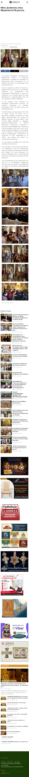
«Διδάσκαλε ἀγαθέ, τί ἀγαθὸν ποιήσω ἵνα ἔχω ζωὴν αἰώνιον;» (17, 708)
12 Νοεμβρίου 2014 (7, 738)
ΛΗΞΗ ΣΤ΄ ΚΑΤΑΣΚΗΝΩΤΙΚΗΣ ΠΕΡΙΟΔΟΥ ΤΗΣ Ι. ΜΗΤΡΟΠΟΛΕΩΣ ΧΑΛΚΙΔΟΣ (19, 394)
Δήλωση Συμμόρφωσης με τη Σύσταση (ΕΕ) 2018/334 (12, 766)
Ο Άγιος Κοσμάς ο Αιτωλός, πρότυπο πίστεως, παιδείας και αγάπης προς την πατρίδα (20, 412)
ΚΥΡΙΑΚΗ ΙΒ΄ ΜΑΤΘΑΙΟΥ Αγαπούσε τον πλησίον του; (15, 741)
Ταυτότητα (3, 762)
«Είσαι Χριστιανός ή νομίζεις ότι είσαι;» (16, 720)
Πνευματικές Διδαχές (6, 401)
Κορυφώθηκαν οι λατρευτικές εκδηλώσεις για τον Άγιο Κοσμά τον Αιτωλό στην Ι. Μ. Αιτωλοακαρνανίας (19, 384)
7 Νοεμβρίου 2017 (4, 47)
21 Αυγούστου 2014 (7, 743)
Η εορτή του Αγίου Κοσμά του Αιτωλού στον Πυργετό (19, 355)
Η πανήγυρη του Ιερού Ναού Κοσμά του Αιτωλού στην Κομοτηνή (20, 429)
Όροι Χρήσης (17, 762)
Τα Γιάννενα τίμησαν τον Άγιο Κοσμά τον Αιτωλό (19, 364)
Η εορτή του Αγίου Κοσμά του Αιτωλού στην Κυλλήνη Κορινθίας (20, 438)
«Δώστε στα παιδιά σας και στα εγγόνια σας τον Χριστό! (19, 447)
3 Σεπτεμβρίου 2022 (6, 688)
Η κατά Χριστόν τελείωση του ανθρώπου (17, 726)
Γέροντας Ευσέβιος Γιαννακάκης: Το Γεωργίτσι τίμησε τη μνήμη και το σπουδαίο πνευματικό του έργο (20, 327)
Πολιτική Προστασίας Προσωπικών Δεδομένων (11, 763)
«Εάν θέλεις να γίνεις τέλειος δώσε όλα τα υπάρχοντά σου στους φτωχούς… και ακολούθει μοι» (14, 685)
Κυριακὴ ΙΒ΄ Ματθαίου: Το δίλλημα (16, 702)
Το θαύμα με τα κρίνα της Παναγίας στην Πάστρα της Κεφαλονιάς (20, 421)
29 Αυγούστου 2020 (12, 711)
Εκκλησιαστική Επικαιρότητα (9, 680)
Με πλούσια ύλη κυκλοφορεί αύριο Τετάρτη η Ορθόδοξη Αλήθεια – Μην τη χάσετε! (20, 348)
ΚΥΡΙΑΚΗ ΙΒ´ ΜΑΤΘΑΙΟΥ (7, 737)
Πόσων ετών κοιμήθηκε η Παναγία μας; (19, 402)
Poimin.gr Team (13, 47)
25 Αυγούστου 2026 (17, 352)
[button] (11, 618)
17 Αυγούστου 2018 (12, 733)
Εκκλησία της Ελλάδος (7, 43)
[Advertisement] (14, 27)
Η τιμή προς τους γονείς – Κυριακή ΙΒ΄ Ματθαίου (17, 714)
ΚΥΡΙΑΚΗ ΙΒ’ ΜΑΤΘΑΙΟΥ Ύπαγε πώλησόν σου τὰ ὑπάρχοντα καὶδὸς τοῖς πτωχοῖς (17, 697)
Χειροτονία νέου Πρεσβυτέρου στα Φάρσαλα (20, 373)
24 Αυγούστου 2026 (17, 451)
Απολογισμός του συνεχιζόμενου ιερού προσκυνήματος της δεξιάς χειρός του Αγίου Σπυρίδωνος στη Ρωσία (20, 338)
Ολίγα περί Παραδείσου (13, 731)
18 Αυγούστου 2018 (12, 728)
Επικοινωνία (10, 762)
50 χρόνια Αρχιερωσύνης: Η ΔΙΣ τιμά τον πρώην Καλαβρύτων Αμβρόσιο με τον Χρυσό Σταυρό (20, 317)
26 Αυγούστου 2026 (17, 321)
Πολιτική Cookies (4, 765)
